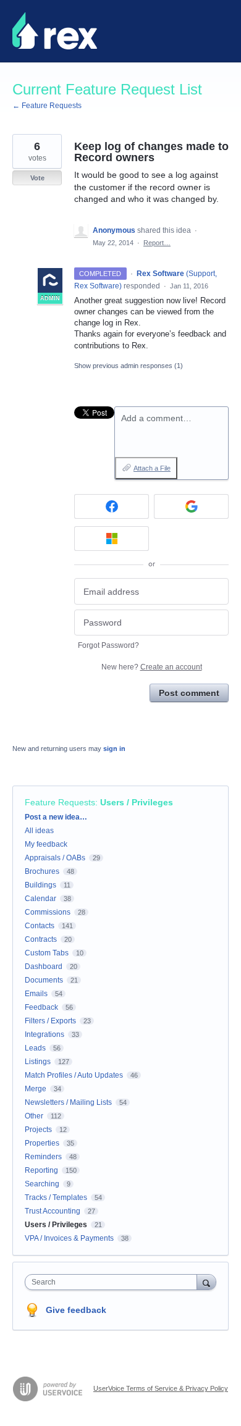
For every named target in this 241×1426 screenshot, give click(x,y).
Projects (38, 1129)
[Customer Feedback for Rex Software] (54, 31)
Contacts (39, 925)
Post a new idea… (56, 817)
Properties (42, 1143)
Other (34, 1116)
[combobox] (114, 1282)
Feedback (41, 1007)
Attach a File (152, 468)
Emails (36, 993)
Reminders (43, 1156)
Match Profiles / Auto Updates (74, 1075)
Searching (42, 1184)
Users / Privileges (136, 802)
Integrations (44, 1034)
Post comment (189, 693)
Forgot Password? (108, 645)
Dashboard (43, 966)
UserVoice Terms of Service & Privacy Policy (160, 1388)
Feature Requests (60, 802)
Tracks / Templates (56, 1197)
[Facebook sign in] (111, 506)
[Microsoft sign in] (111, 538)
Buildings (40, 885)
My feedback (46, 844)
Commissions (47, 912)
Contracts (41, 939)
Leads (35, 1048)
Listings (38, 1061)
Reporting (41, 1170)
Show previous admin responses (128, 365)
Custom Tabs (47, 953)
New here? (151, 667)
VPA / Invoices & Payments (69, 1238)
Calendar (40, 898)
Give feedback (76, 1310)
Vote (37, 178)
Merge (35, 1088)
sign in (114, 748)
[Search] (206, 1282)
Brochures (42, 871)
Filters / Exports (50, 1021)
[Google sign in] (191, 506)
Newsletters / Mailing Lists (68, 1102)
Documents (44, 980)
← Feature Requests (47, 105)
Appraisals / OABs (55, 858)
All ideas (39, 830)
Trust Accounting (52, 1211)
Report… (157, 242)
